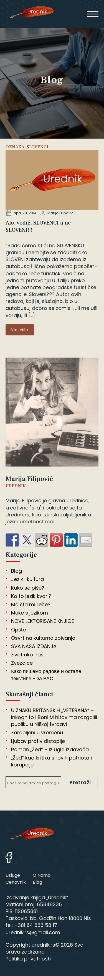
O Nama (41, 875)
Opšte (18, 629)
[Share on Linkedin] (71, 540)
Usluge (13, 875)
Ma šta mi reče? (30, 604)
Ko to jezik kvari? (31, 596)
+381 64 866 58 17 (35, 925)
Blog (16, 570)
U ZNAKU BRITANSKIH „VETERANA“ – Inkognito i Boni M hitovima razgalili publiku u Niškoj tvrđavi (54, 717)
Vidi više (19, 329)
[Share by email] (85, 540)
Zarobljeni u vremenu (37, 732)
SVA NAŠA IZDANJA (34, 646)
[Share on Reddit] (41, 540)
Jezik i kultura (27, 579)
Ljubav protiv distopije (38, 741)
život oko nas (27, 654)
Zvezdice (22, 662)
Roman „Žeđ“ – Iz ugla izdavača (50, 749)
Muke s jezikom (29, 612)
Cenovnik (16, 882)
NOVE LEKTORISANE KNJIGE (42, 621)
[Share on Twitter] (27, 540)
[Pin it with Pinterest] (56, 540)
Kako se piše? (27, 587)
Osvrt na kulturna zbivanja (43, 637)
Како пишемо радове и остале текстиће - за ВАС (46, 675)
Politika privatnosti (28, 958)
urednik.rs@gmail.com (33, 932)
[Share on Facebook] (12, 540)
